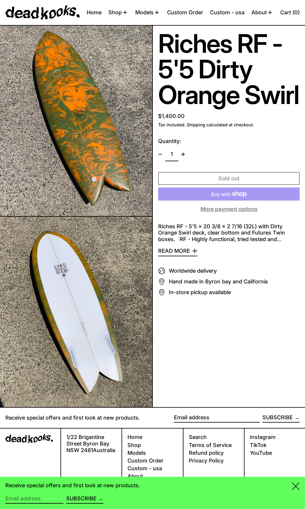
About (135, 476)
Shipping (196, 124)
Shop (134, 445)
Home (134, 437)
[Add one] (183, 154)
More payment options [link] (229, 209)
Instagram (263, 437)
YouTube (261, 453)
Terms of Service (210, 445)
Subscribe (277, 417)
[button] (290, 12)
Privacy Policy (206, 460)
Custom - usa (144, 468)
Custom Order (145, 460)
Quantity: (169, 141)
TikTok (258, 445)
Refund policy (206, 453)
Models (136, 453)
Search (198, 437)
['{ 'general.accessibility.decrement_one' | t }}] (160, 154)
